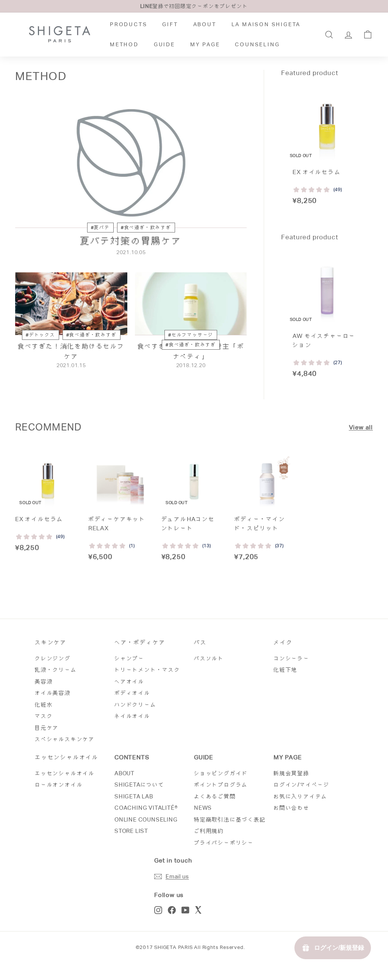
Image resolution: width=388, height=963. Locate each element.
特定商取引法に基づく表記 (230, 819)
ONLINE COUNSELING (146, 819)
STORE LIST (131, 831)
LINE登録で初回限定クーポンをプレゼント (194, 6)
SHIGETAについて (139, 784)
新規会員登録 (292, 773)
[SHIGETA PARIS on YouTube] (185, 909)
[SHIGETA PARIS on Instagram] (158, 909)
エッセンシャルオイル (65, 773)
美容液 (44, 681)
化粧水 (44, 704)
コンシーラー (292, 658)
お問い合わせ (292, 807)
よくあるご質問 (215, 796)
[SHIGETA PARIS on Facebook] (172, 909)
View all (361, 427)
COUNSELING (257, 44)
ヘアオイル (129, 681)
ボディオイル (132, 693)
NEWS (203, 807)
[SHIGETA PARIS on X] (199, 909)
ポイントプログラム (221, 784)
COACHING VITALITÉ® (145, 807)
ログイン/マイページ (302, 784)
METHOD (124, 44)
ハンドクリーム (135, 704)
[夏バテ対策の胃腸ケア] (131, 162)
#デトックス (40, 335)
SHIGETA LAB (133, 796)
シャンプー (129, 658)
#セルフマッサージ (190, 335)
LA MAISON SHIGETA (266, 24)
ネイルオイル (132, 716)
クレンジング (53, 658)
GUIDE (164, 44)
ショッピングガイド (221, 773)
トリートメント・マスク (147, 669)
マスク (44, 716)
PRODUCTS (128, 24)
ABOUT (204, 24)
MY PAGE (205, 44)
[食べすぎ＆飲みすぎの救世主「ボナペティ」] (191, 303)
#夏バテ (100, 227)
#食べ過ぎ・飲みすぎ (146, 227)
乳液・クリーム (56, 669)
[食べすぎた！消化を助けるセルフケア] (71, 303)
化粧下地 (285, 669)
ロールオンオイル (59, 784)
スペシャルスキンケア (65, 739)
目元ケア (47, 727)
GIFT (170, 24)
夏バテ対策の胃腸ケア (131, 241)
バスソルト (209, 658)
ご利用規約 (209, 831)
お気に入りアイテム (300, 796)
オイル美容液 (53, 693)
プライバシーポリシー (224, 842)
